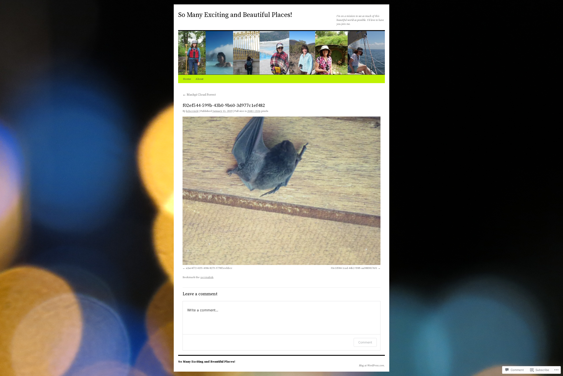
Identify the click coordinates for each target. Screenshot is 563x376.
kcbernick (192, 111)
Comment (365, 342)
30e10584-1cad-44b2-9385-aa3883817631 (354, 268)
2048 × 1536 (253, 111)
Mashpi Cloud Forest (199, 95)
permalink (206, 277)
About (199, 79)
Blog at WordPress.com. (372, 365)
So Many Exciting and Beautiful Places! (235, 15)
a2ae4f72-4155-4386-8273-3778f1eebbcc (209, 268)
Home (187, 79)
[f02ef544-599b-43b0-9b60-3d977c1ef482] (281, 191)
